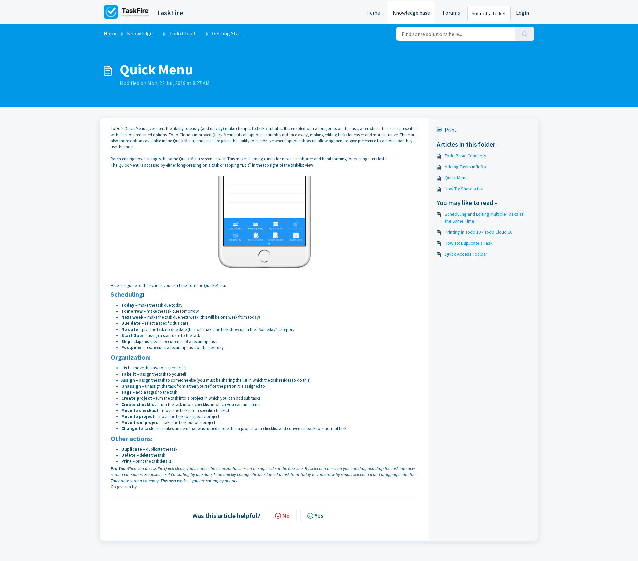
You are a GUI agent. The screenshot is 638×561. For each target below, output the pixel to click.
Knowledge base (411, 12)
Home (373, 12)
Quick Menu (456, 178)
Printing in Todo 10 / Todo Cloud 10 (478, 232)
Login (522, 12)
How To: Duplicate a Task (469, 243)
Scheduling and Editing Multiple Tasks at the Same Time (484, 217)
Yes (319, 515)
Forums (451, 12)
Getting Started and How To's (245, 33)
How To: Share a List (464, 189)
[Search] (524, 34)
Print (451, 129)
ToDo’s (117, 128)
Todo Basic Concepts (465, 156)
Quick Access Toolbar (466, 254)
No (286, 515)
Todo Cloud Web (187, 33)
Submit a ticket (489, 13)
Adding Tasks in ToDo (465, 167)
